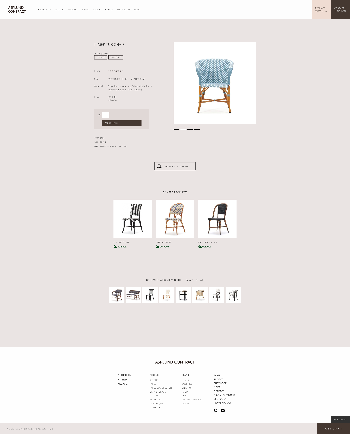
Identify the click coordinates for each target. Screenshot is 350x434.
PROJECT (108, 10)
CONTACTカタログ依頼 (340, 9)
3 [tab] (190, 129)
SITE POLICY (220, 399)
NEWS (137, 10)
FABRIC (97, 10)
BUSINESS (60, 10)
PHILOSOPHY (44, 10)
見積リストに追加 (111, 123)
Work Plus (187, 384)
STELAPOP (187, 388)
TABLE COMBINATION (161, 388)
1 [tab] (176, 129)
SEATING (100, 57)
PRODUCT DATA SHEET (176, 167)
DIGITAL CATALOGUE (224, 395)
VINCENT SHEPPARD (192, 400)
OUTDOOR (115, 57)
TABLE (153, 384)
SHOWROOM (123, 10)
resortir (186, 380)
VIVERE (185, 404)
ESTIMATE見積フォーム (321, 9)
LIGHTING (154, 396)
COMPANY (123, 384)
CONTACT (219, 391)
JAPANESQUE (156, 404)
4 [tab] (197, 129)
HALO (185, 392)
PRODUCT (73, 10)
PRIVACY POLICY (222, 403)
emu (184, 396)
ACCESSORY (156, 400)
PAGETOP (341, 419)
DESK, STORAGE (158, 392)
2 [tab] (183, 129)
